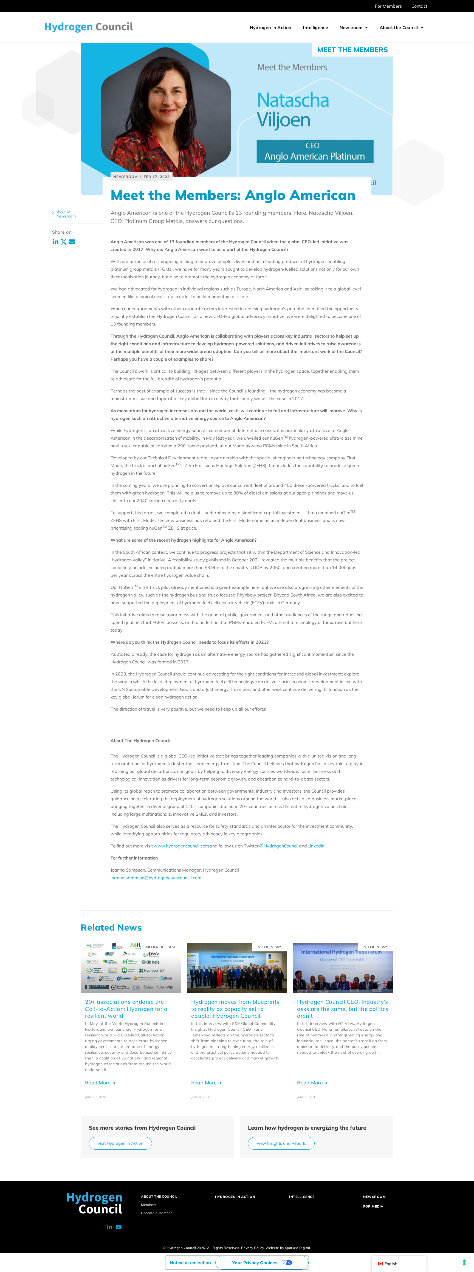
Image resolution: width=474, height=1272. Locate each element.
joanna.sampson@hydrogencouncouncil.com (156, 877)
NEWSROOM (374, 1197)
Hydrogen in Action (270, 27)
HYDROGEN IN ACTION (235, 1197)
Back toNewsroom (66, 214)
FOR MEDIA (373, 1206)
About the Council (399, 27)
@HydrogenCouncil (278, 846)
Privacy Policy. (253, 1248)
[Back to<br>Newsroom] (53, 213)
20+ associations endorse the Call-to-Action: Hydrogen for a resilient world (126, 1008)
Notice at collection (190, 1262)
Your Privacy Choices (255, 1262)
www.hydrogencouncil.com (181, 846)
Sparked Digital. (298, 1248)
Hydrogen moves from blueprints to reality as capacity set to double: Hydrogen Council (235, 1008)
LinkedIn (316, 846)
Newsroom (351, 27)
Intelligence (315, 27)
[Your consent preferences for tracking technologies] (464, 1262)
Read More (98, 1082)
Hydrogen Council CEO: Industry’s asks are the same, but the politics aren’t (342, 1008)
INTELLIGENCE (301, 1197)
